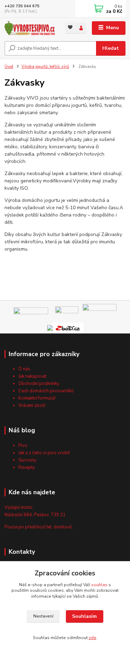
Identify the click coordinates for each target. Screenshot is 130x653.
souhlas (99, 585)
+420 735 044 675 (22, 6)
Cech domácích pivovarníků (45, 391)
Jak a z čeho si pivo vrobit (44, 453)
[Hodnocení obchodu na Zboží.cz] (68, 327)
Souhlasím (84, 616)
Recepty (26, 467)
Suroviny (27, 460)
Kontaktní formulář (37, 398)
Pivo (22, 445)
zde (92, 637)
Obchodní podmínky (38, 383)
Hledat (110, 48)
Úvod (9, 66)
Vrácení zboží (31, 405)
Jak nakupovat (32, 376)
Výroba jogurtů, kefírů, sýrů (45, 66)
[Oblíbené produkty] (70, 27)
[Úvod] (30, 28)
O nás (24, 369)
